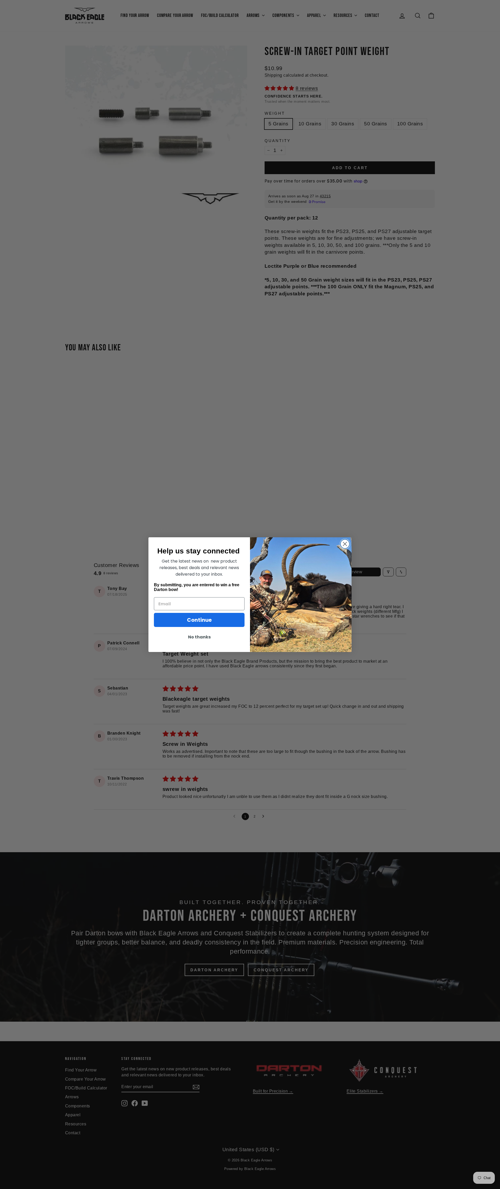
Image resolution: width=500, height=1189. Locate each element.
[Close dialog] (344, 543)
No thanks (199, 637)
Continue (199, 620)
